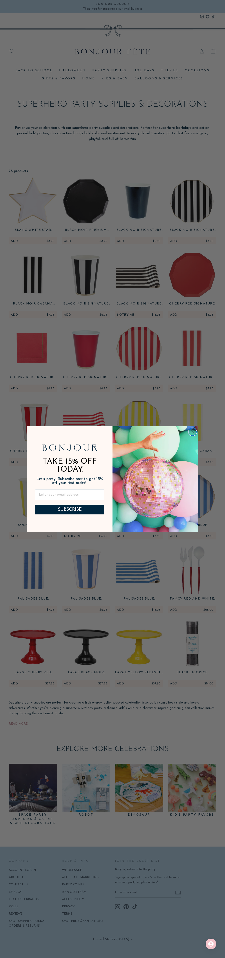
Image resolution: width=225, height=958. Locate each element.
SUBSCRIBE (70, 509)
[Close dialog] (192, 432)
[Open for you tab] (211, 944)
